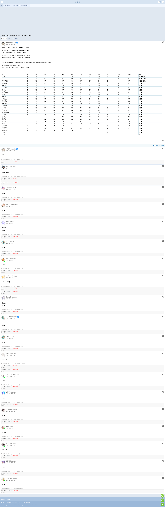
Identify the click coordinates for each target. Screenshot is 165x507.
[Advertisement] (82, 21)
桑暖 (7, 426)
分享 (163, 140)
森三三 (8, 443)
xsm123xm (9, 276)
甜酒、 (8, 166)
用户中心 (3, 502)
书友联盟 (7, 5)
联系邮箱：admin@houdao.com (14, 502)
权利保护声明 (27, 502)
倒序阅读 (155, 145)
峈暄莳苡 (8, 353)
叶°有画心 (8, 42)
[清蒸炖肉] (5, 35)
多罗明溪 (8, 461)
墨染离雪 (8, 258)
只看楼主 (161, 145)
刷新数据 (4, 38)
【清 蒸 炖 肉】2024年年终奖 (21, 5)
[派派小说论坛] (1, 5)
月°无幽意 (8, 409)
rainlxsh (8, 336)
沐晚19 (8, 221)
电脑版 (8, 499)
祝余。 (8, 241)
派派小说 (77, 2)
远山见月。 (9, 297)
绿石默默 (8, 478)
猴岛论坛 (3, 499)
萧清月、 (8, 204)
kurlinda (8, 316)
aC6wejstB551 (10, 374)
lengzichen (3, 161)
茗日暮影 (8, 392)
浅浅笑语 (8, 187)
